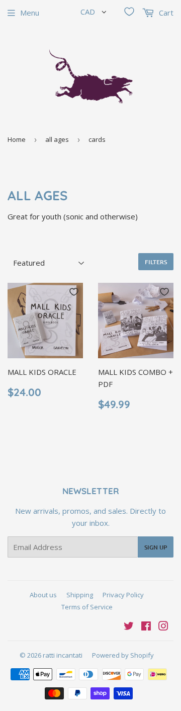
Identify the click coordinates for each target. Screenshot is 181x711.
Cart (165, 13)
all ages (57, 139)
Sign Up (155, 547)
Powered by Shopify (123, 655)
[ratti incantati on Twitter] (129, 627)
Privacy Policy (123, 594)
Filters (156, 262)
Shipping (79, 594)
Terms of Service (87, 606)
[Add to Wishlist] (73, 291)
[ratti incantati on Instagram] (163, 627)
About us (43, 594)
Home (17, 139)
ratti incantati (62, 655)
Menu (29, 13)
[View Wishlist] (129, 12)
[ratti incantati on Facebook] (146, 627)
